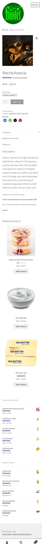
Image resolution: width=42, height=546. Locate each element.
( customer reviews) (19, 78)
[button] (36, 38)
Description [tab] (6, 132)
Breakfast (13, 113)
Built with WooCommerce (22, 534)
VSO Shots (25, 113)
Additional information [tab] (10, 138)
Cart (32, 540)
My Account (7, 542)
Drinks (12, 30)
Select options (21, 271)
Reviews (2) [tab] (6, 144)
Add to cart (17, 102)
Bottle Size (6, 92)
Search (21, 542)
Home (6, 30)
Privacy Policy (7, 534)
